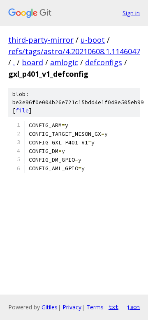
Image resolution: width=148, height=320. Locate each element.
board (32, 62)
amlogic (64, 62)
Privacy (71, 307)
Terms (95, 307)
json (133, 307)
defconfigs (103, 62)
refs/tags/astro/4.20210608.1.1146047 (74, 51)
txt (113, 307)
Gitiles (50, 307)
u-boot (93, 40)
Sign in (131, 13)
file (22, 110)
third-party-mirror (41, 40)
